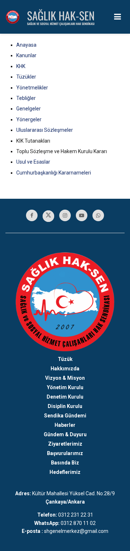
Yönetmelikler (32, 88)
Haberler (65, 425)
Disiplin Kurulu (65, 406)
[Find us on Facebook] (32, 215)
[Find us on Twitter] (48, 216)
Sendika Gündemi (65, 415)
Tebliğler (26, 98)
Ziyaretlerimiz (65, 444)
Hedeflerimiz (65, 472)
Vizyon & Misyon (65, 378)
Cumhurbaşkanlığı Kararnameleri (53, 173)
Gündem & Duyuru (65, 434)
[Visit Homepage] (12, 17)
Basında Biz (65, 463)
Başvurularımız (65, 453)
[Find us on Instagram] (65, 215)
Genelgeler (28, 109)
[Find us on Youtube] (81, 215)
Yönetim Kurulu (65, 387)
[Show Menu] (117, 17)
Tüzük (65, 359)
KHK (20, 66)
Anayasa (26, 45)
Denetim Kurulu (65, 397)
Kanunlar (26, 55)
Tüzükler (26, 77)
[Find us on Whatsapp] (98, 215)
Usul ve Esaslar (33, 162)
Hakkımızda (65, 368)
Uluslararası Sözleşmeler (44, 130)
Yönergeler (29, 119)
